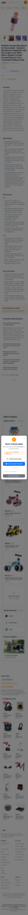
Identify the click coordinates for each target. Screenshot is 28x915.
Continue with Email (13, 475)
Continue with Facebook (15, 464)
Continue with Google (15, 459)
